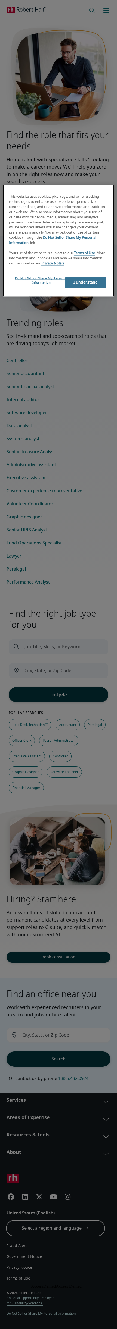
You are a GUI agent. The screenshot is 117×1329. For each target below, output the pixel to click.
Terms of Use (84, 253)
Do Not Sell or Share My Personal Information (41, 280)
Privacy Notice (52, 263)
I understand (85, 282)
